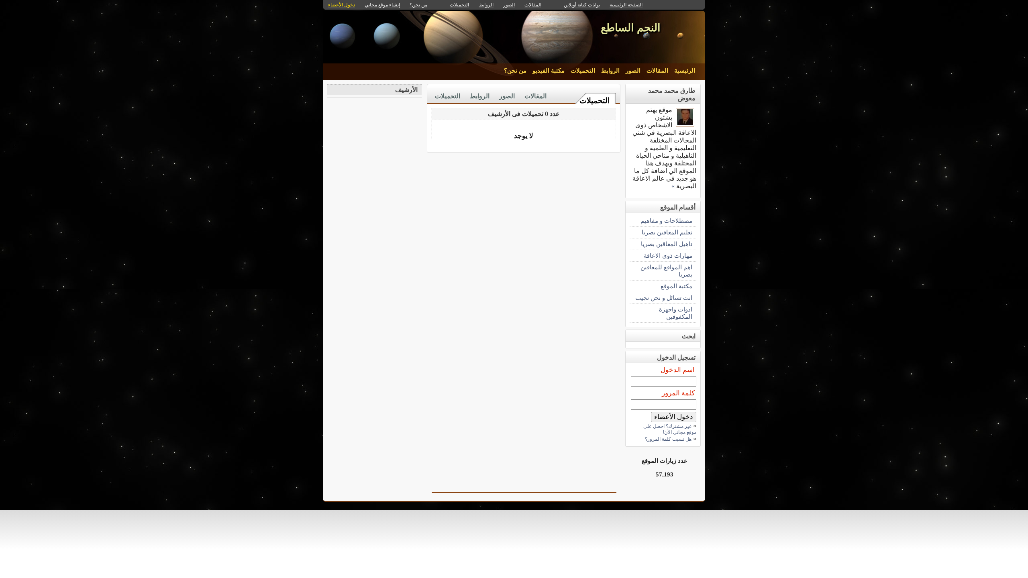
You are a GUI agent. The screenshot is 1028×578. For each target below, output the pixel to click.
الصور (633, 70)
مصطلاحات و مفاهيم (666, 220)
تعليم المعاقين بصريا (667, 232)
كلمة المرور (678, 393)
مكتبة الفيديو (548, 70)
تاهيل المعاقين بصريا (666, 243)
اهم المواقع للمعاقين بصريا (666, 271)
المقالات (657, 70)
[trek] (685, 124)
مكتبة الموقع (676, 286)
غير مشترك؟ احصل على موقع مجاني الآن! (669, 429)
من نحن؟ (515, 70)
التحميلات (583, 70)
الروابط (610, 70)
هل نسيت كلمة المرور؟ (668, 439)
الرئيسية (684, 70)
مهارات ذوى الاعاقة (668, 255)
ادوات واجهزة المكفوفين (675, 313)
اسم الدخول (678, 370)
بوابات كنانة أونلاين (582, 5)
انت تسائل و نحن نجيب (663, 297)
